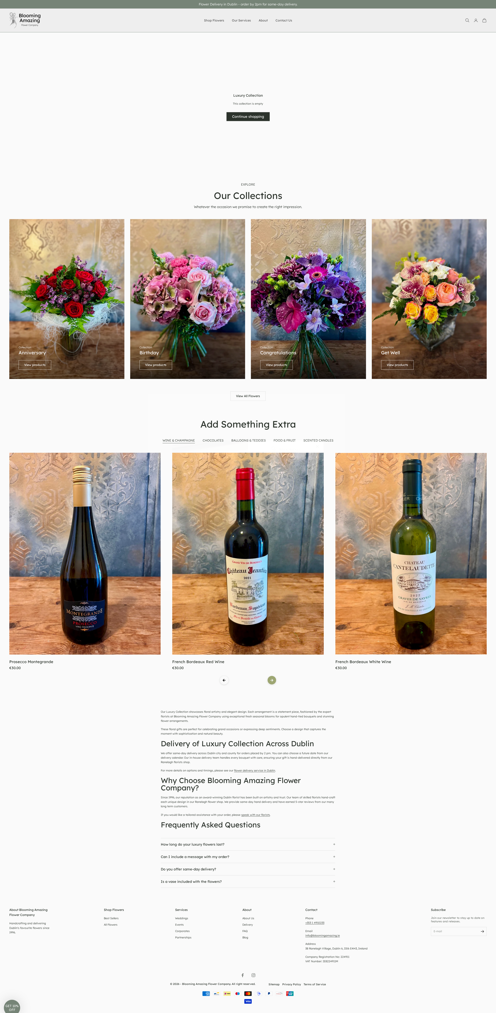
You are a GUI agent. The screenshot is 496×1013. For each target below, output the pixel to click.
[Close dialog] (317, 446)
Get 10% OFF (286, 548)
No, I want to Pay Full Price (286, 561)
